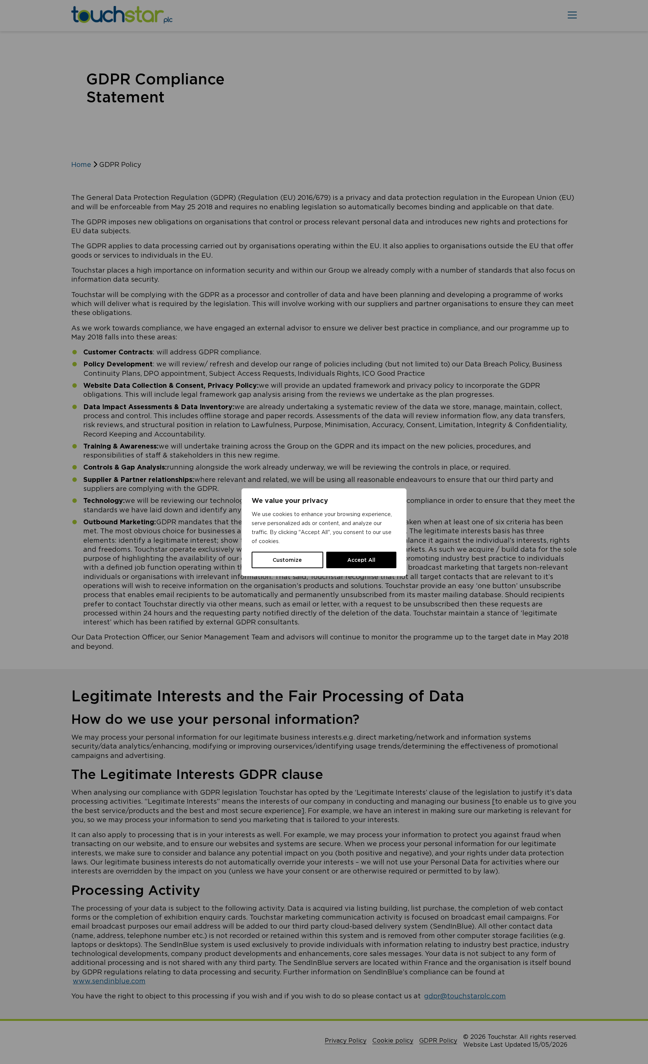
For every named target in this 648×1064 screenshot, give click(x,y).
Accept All (361, 560)
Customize (287, 560)
